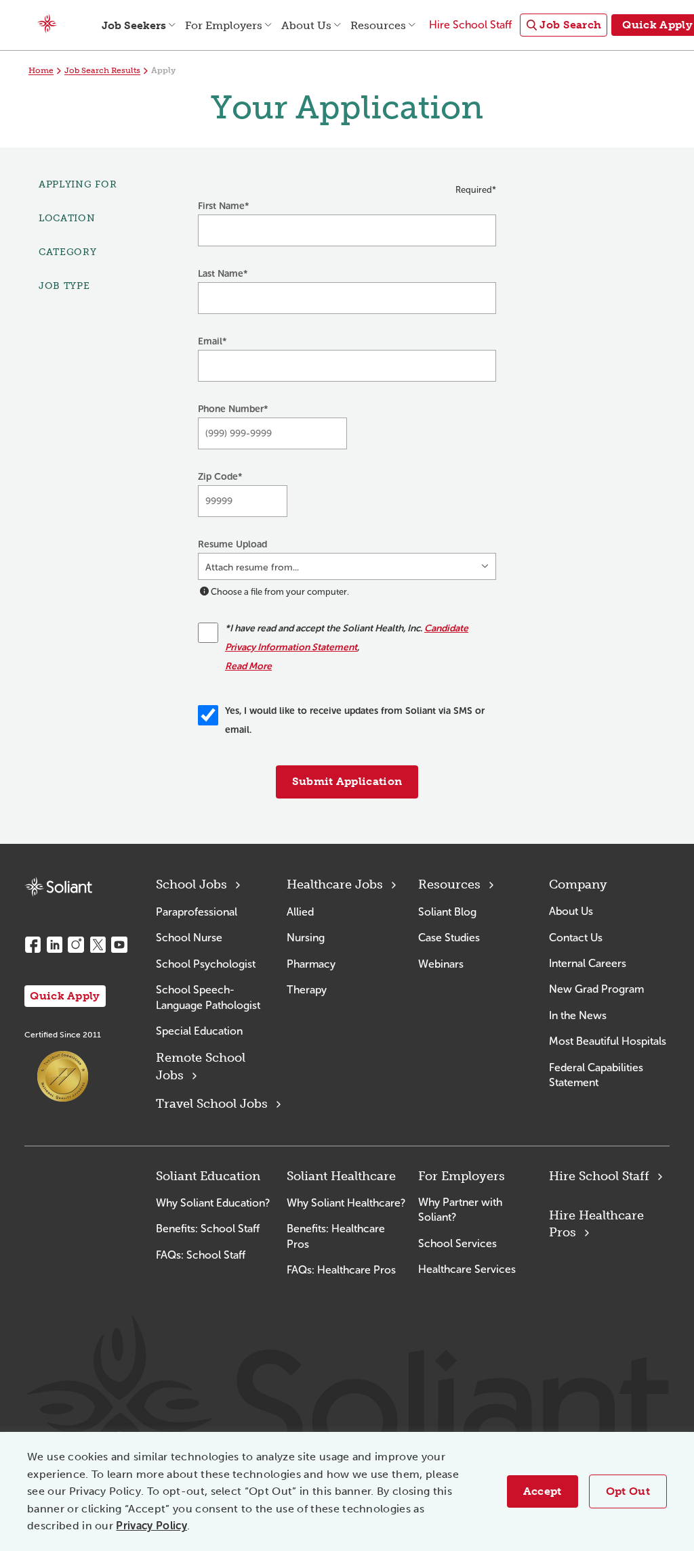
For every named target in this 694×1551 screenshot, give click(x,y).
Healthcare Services (467, 1269)
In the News (578, 1015)
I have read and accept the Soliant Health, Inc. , (346, 647)
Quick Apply (65, 995)
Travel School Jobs (212, 1103)
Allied (300, 911)
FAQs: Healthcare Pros (341, 1269)
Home (41, 70)
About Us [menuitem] (306, 25)
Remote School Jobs (200, 1066)
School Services (457, 1243)
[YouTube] (119, 945)
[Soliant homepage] (58, 886)
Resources (449, 884)
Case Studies (449, 937)
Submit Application (347, 781)
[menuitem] (563, 25)
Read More (248, 666)
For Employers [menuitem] (223, 25)
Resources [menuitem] (378, 25)
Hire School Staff (599, 1176)
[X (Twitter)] (97, 945)
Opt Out (628, 1491)
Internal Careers (587, 963)
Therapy (307, 989)
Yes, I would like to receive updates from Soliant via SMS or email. (355, 720)
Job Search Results (102, 70)
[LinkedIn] (54, 945)
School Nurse (189, 937)
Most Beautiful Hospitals (607, 1041)
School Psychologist (206, 964)
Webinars (441, 964)
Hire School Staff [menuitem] (470, 24)
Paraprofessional (196, 911)
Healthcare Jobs (335, 884)
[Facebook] (32, 945)
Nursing (306, 937)
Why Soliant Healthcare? (346, 1202)
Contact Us (576, 937)
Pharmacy (311, 964)
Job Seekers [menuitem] (134, 25)
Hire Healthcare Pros (596, 1224)
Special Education (199, 1031)
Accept (542, 1491)
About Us (571, 911)
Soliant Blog (447, 911)
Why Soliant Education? (213, 1202)
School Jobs (191, 884)
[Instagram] (76, 945)
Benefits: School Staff (208, 1228)
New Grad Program (596, 989)
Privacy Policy (151, 1525)
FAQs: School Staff (200, 1255)
